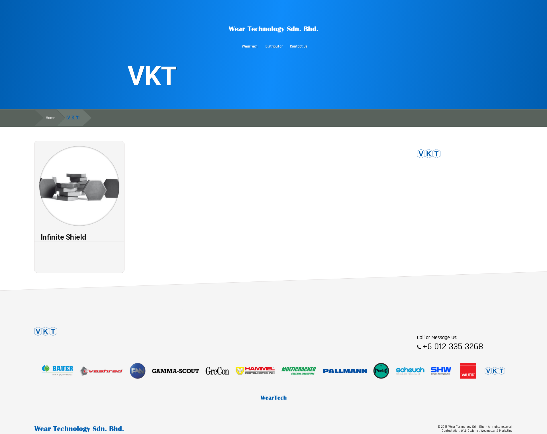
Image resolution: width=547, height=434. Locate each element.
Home (50, 117)
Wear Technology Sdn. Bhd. (273, 28)
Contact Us (298, 46)
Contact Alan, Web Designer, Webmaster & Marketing (477, 431)
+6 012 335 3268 (453, 346)
